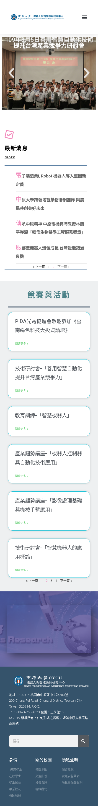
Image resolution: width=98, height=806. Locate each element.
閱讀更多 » (21, 343)
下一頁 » (66, 580)
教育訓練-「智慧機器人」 (43, 415)
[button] (84, 17)
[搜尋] (83, 741)
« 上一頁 (39, 266)
